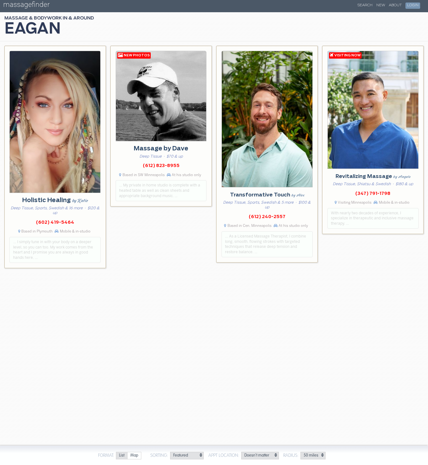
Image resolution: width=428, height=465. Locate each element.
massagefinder (26, 6)
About (395, 5)
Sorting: (159, 455)
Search (365, 5)
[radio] (121, 456)
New (380, 5)
